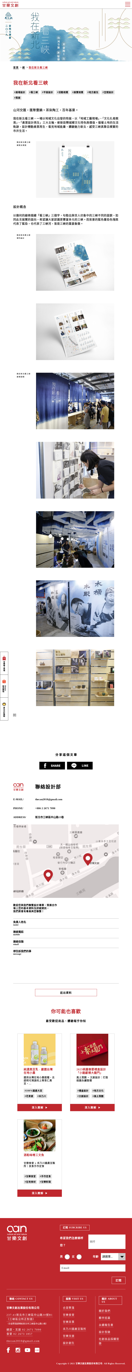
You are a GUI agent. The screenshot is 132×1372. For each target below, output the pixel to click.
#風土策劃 (98, 1096)
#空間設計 (108, 92)
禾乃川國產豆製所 (74, 1329)
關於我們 (105, 1311)
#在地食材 (30, 1181)
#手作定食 (45, 1176)
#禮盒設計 (83, 1090)
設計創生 (69, 1343)
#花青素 (29, 1096)
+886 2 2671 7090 (45, 808)
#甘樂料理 (45, 1181)
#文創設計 (83, 1096)
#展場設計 (19, 92)
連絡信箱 (18, 943)
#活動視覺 (62, 92)
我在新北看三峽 (38, 67)
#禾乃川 (41, 1096)
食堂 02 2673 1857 (20, 1334)
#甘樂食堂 (30, 1176)
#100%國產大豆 (33, 1090)
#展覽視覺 (77, 92)
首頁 (16, 67)
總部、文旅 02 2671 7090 (24, 1329)
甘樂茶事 (69, 1322)
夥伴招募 (105, 1318)
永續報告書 (106, 1325)
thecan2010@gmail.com (48, 799)
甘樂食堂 (69, 1314)
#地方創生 (92, 92)
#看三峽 (33, 92)
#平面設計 (47, 92)
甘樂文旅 (69, 1336)
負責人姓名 (19, 923)
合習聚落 (69, 1307)
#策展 (17, 97)
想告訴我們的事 (22, 952)
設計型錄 (105, 1332)
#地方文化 (98, 1090)
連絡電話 (18, 933)
